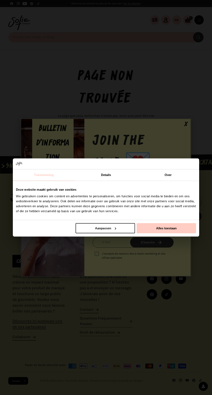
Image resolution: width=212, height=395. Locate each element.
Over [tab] (168, 175)
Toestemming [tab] (44, 175)
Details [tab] (106, 175)
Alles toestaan (166, 228)
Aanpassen (103, 228)
